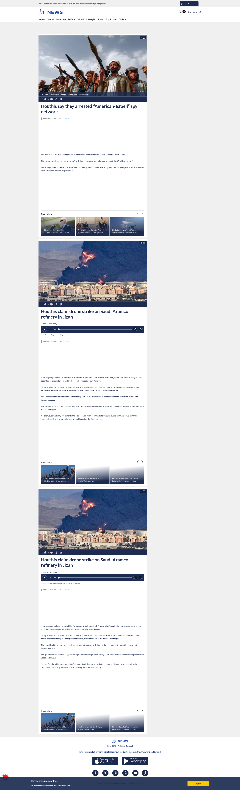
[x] (105, 773)
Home (41, 19)
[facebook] (95, 773)
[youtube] (135, 773)
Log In (187, 4)
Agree (198, 783)
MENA (71, 19)
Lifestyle (90, 19)
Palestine (61, 19)
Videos (122, 19)
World (81, 19)
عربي (195, 12)
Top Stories (111, 19)
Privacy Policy (65, 785)
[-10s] (135, 329)
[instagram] (115, 773)
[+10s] (141, 329)
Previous (142, 213)
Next (138, 213)
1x (50, 329)
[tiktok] (145, 773)
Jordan (50, 19)
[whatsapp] (125, 773)
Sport (100, 19)
